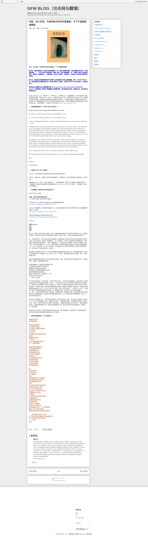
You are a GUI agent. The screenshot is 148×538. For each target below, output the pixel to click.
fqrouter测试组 (99, 38)
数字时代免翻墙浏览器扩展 (102, 31)
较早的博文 (84, 471)
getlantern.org (98, 48)
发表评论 (34, 462)
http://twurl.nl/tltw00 (62, 184)
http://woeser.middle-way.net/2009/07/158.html (42, 204)
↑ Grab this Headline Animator (58, 480)
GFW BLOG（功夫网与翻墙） (54, 8)
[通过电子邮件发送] (43, 429)
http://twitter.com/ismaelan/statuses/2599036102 (43, 217)
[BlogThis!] (45, 429)
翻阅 (95, 58)
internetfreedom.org (100, 41)
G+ (76, 515)
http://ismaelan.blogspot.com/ (67, 103)
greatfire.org (98, 51)
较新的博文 (33, 471)
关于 (66, 534)
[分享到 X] (47, 429)
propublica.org (98, 45)
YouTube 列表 (80, 518)
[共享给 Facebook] (49, 429)
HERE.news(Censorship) (102, 28)
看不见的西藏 (44, 28)
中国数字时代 (98, 25)
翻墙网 (96, 64)
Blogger (84, 534)
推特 (77, 513)
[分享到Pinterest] (51, 429)
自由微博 (97, 35)
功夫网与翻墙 (60, 534)
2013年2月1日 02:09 (39, 458)
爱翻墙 (96, 54)
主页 (58, 471)
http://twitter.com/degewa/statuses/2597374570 (42, 211)
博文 (79, 523)
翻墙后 (96, 61)
